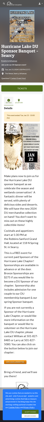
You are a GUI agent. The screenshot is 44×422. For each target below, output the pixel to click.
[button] (40, 3)
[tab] (8, 101)
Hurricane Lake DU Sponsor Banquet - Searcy (19, 51)
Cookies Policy (14, 407)
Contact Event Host (18, 78)
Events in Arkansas (9, 61)
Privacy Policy (29, 407)
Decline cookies (30, 416)
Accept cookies (30, 412)
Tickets (22, 88)
